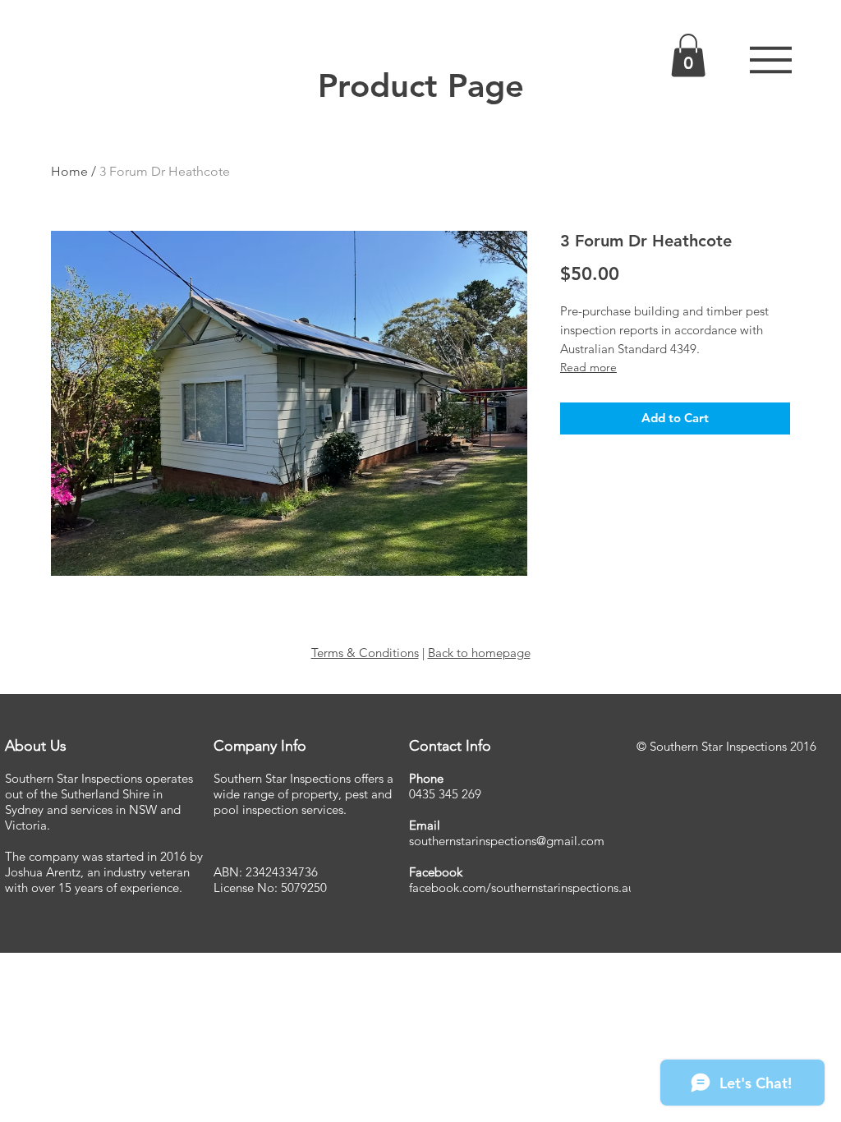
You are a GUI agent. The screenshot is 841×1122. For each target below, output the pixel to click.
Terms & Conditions (365, 652)
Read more (588, 367)
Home (69, 171)
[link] (688, 55)
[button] (771, 59)
